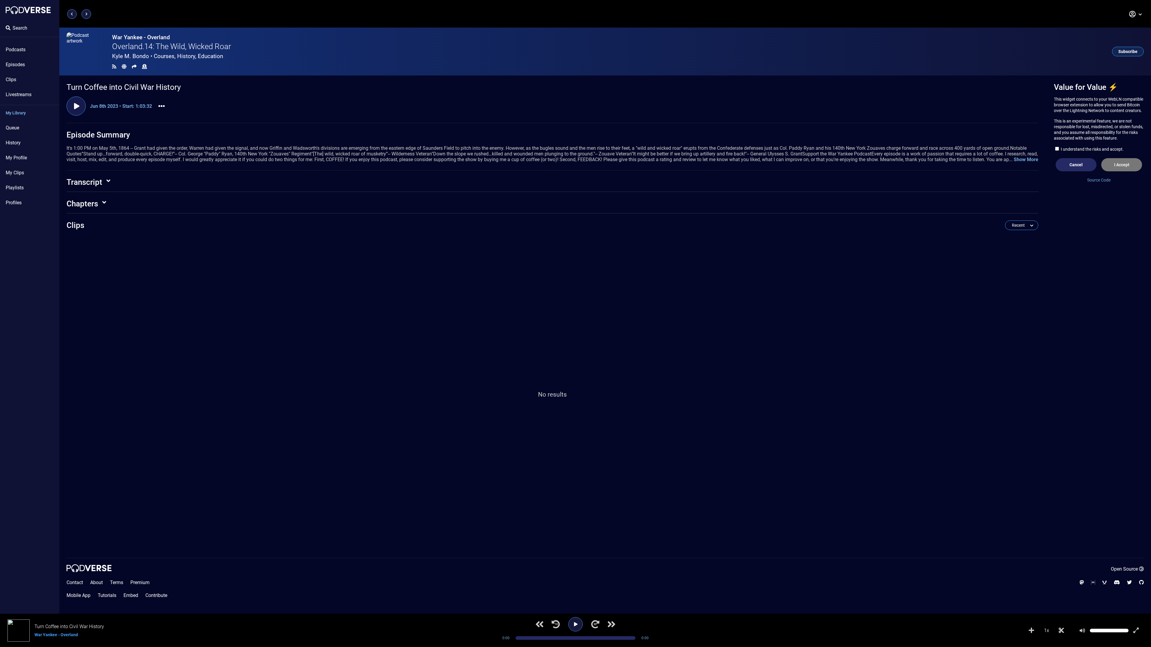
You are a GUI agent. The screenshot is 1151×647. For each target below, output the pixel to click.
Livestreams (18, 94)
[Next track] (611, 624)
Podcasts (15, 49)
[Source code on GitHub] (1141, 582)
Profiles (14, 202)
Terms (116, 582)
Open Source (1124, 569)
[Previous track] (539, 624)
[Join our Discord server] (1117, 582)
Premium (140, 582)
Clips (11, 79)
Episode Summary (98, 134)
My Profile (16, 158)
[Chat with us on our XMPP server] (1104, 582)
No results (552, 394)
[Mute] (1082, 630)
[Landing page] (28, 10)
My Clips (15, 173)
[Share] (134, 66)
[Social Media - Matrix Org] (1093, 582)
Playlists (15, 188)
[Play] (575, 624)
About (96, 582)
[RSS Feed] (114, 66)
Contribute (156, 595)
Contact (75, 582)
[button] (1136, 14)
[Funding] (144, 66)
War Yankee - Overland (141, 37)
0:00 (506, 638)
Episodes (15, 64)
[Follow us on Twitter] (1129, 582)
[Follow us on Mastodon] (1082, 582)
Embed (130, 595)
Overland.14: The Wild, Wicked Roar (171, 46)
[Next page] (86, 14)
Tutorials (107, 595)
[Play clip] (76, 106)
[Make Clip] (1061, 630)
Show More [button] (1026, 159)
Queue (12, 128)
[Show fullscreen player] (1136, 630)
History (13, 143)
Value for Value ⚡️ (1086, 87)
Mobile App (79, 595)
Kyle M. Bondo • (167, 56)
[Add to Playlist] (1031, 630)
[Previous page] (72, 14)
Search (20, 28)
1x (1046, 630)
